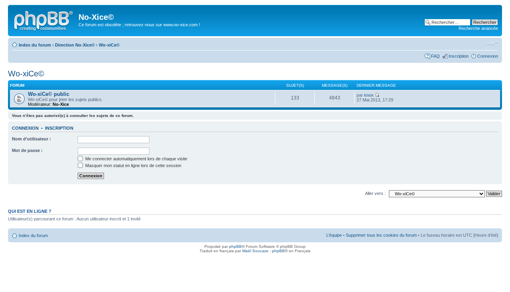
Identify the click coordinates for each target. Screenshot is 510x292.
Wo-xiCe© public (48, 94)
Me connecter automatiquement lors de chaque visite (135, 158)
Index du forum (35, 45)
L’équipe (334, 235)
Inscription (459, 56)
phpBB (235, 246)
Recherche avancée (478, 28)
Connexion (487, 56)
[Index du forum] (44, 19)
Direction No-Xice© (75, 45)
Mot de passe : (27, 150)
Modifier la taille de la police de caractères (492, 43)
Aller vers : (375, 193)
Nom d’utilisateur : (31, 138)
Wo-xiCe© (109, 45)
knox (369, 95)
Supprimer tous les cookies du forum (381, 235)
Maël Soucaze (255, 251)
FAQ (435, 56)
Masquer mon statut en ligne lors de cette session (132, 165)
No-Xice (61, 104)
